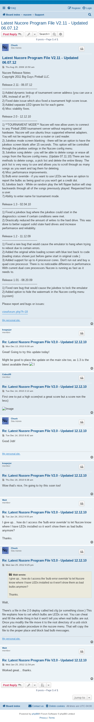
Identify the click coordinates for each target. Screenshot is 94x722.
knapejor (7, 330)
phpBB (35, 714)
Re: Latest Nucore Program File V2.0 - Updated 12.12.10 (44, 342)
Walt (4, 500)
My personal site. (11, 320)
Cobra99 (6, 374)
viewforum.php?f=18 (15, 311)
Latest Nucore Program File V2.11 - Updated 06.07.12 (44, 25)
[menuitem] (11, 8)
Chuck (14, 45)
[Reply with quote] (82, 48)
